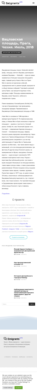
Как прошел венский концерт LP (22, 263)
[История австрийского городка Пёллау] (7, 280)
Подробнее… (6, 193)
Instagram (12, 229)
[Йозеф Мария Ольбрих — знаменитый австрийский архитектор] (7, 253)
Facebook (5, 229)
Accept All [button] (18, 387)
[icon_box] (7, 355)
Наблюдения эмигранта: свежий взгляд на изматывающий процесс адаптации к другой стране (24, 292)
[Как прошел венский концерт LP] (7, 267)
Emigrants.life (21, 215)
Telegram (28, 226)
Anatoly (14, 56)
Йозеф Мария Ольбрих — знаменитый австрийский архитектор (24, 250)
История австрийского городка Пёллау (23, 276)
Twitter (17, 229)
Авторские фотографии (12, 52)
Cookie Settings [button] (8, 387)
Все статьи (17, 254)
